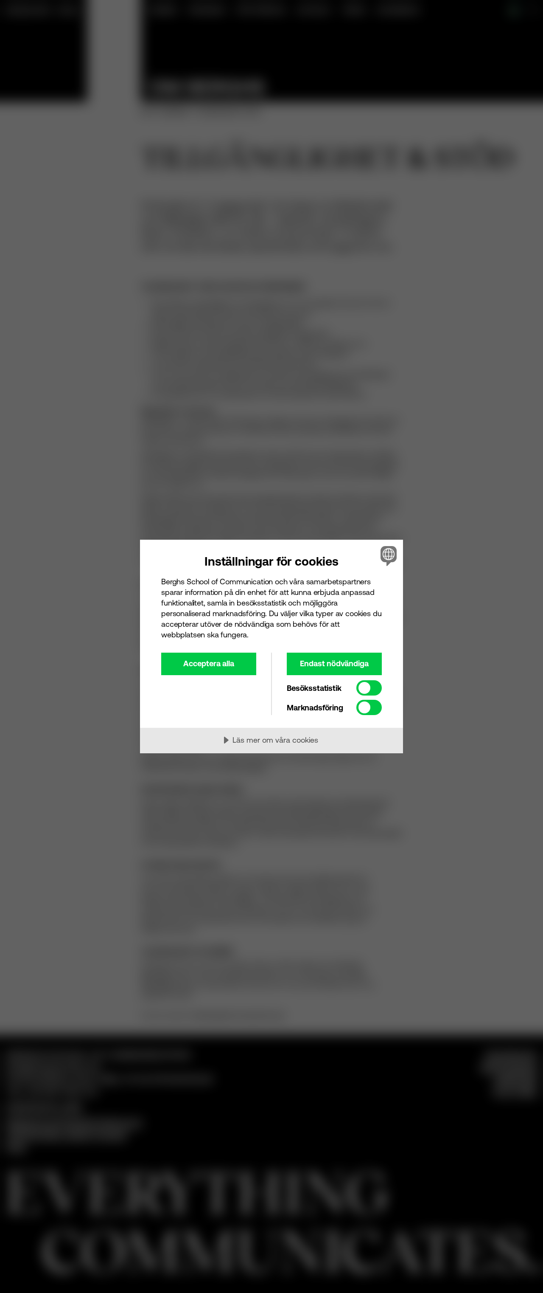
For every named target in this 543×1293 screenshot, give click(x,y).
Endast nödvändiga (334, 663)
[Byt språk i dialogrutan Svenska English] (387, 556)
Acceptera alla (208, 663)
